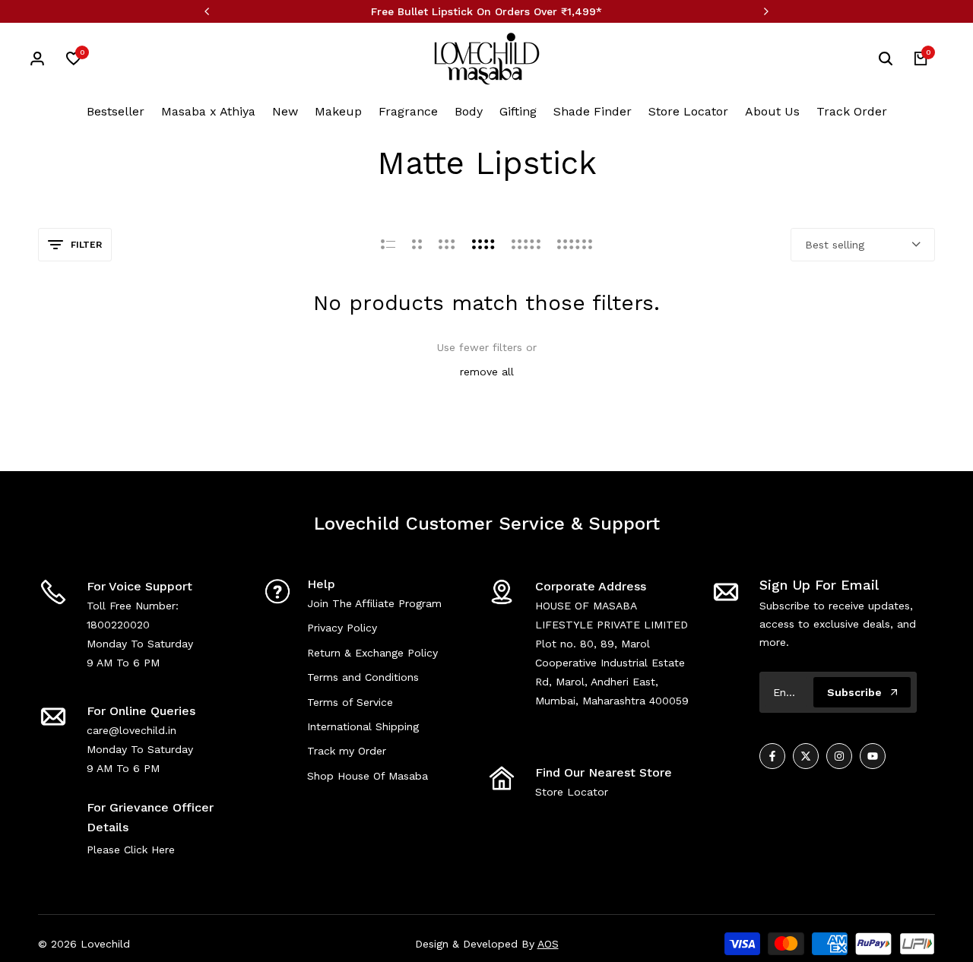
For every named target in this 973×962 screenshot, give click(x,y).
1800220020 (118, 625)
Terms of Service (350, 702)
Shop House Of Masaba (367, 776)
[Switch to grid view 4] (483, 245)
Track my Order (346, 751)
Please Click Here (131, 849)
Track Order (851, 111)
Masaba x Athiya (208, 111)
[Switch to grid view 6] (574, 245)
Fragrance (408, 111)
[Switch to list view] (388, 245)
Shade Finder (592, 111)
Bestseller (115, 111)
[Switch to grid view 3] (447, 245)
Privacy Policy (342, 628)
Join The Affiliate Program (374, 603)
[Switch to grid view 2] (417, 245)
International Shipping (363, 726)
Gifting (518, 111)
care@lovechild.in (131, 730)
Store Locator (688, 111)
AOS (548, 944)
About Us (772, 111)
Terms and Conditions (363, 677)
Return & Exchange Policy (372, 653)
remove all (487, 371)
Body (469, 111)
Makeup (338, 111)
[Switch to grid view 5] (526, 245)
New (285, 111)
